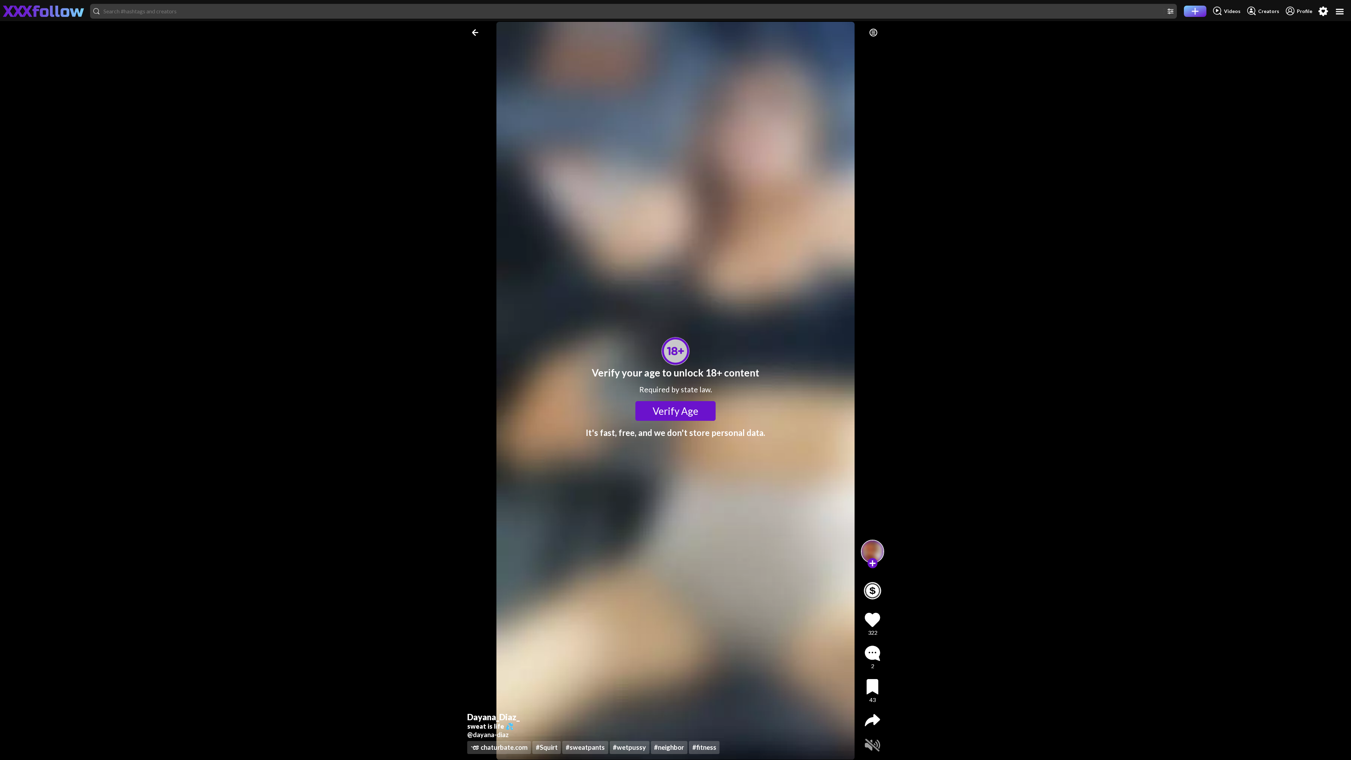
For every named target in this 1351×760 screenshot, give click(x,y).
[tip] (872, 591)
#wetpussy (629, 747)
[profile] (872, 551)
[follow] (873, 563)
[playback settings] (873, 32)
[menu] (1339, 11)
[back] (475, 32)
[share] (872, 720)
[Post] (1195, 11)
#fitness (704, 747)
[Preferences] (1323, 11)
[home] (43, 11)
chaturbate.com (504, 747)
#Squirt (547, 747)
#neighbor (669, 747)
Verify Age (675, 411)
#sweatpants (585, 747)
